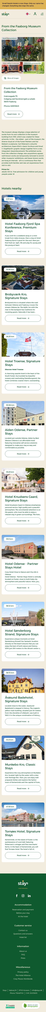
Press (23, 958)
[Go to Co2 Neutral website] (31, 1006)
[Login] (35, 13)
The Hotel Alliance (23, 975)
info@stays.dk (37, 990)
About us (23, 951)
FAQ (23, 954)
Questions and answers (23, 934)
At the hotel (23, 916)
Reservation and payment (23, 910)
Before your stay (23, 913)
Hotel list (23, 937)
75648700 (19, 993)
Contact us (23, 930)
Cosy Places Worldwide (23, 979)
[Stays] (5, 14)
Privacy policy (23, 972)
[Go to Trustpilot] (10, 1006)
